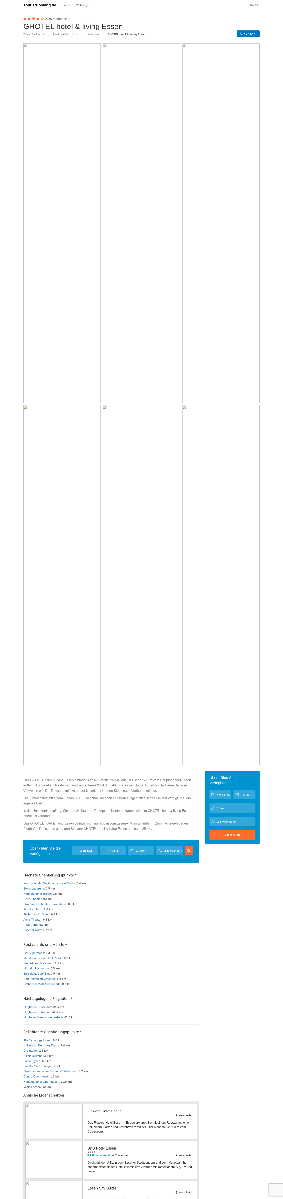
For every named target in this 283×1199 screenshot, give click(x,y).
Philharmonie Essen (36, 914)
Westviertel (92, 34)
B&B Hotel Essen (101, 1148)
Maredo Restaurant (36, 968)
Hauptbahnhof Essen (37, 893)
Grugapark (30, 1050)
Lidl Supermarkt (33, 953)
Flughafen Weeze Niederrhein (43, 1017)
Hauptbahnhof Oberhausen (41, 1081)
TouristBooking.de (39, 5)
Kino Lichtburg (32, 909)
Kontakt (255, 5)
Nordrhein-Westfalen (65, 34)
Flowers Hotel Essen (104, 1111)
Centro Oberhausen (36, 1076)
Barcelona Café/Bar (36, 973)
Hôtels (66, 5)
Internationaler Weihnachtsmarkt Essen (49, 883)
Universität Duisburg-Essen (41, 1045)
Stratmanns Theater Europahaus (45, 904)
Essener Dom (32, 930)
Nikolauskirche (32, 1055)
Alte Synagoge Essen (37, 1040)
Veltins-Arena (32, 1086)
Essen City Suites (102, 1188)
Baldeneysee (31, 1061)
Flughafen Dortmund (37, 1012)
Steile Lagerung (33, 888)
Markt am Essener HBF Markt (42, 958)
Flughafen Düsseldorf (37, 1007)
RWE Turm (30, 924)
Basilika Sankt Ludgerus (39, 1066)
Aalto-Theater (32, 919)
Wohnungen (83, 5)
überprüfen (232, 834)
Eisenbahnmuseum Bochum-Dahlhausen (50, 1071)
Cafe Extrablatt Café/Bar (39, 978)
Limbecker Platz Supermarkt (41, 984)
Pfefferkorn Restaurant (38, 963)
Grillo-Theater (32, 898)
